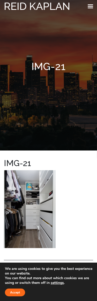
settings (57, 283)
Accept (15, 292)
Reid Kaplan (37, 6)
